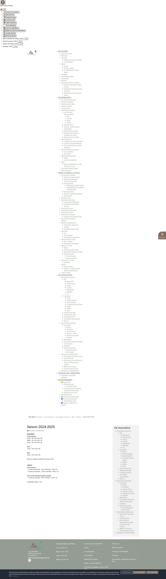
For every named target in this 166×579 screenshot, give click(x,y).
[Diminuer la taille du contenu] (24, 38)
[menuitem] (63, 51)
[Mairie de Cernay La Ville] (32, 53)
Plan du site (115, 544)
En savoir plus (15, 576)
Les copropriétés (89, 551)
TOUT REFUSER (152, 572)
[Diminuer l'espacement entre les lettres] (14, 46)
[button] (162, 235)
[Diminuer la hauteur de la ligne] (19, 44)
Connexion (115, 555)
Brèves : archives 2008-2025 (93, 563)
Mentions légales (117, 547)
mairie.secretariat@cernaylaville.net (38, 558)
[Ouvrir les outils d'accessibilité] (3, 2)
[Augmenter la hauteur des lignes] (22, 44)
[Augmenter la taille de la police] (21, 41)
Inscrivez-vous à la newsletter (93, 544)
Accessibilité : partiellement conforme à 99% (124, 560)
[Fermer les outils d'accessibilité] (4, 9)
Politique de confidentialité (120, 551)
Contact (86, 547)
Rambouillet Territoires (91, 559)
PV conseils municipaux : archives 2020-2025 (96, 568)
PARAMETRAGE (126, 572)
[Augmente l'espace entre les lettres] (16, 46)
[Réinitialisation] (1, 9)
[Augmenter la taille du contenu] (27, 38)
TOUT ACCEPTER (139, 572)
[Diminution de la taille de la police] (18, 41)
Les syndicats (88, 555)
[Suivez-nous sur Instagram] (29, 560)
